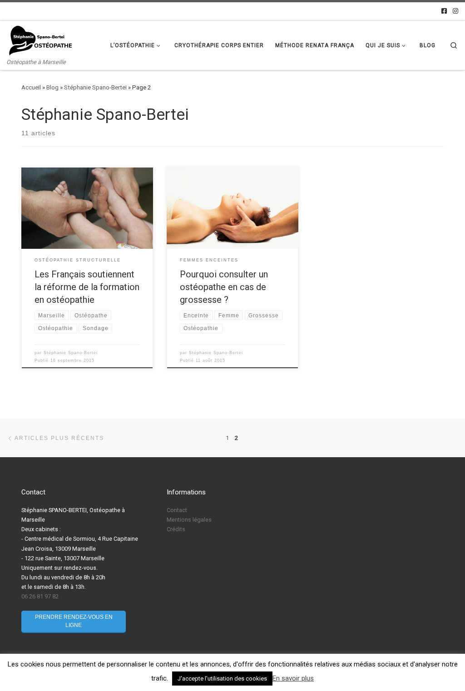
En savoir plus (293, 678)
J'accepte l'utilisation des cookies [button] (222, 678)
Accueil (31, 87)
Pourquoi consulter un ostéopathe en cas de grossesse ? (224, 287)
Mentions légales (189, 519)
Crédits (176, 529)
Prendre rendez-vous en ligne (74, 621)
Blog (52, 87)
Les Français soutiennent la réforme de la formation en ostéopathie (87, 287)
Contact (177, 510)
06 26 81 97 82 (40, 596)
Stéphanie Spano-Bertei (95, 87)
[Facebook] (444, 11)
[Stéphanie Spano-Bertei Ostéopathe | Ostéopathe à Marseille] (41, 40)
